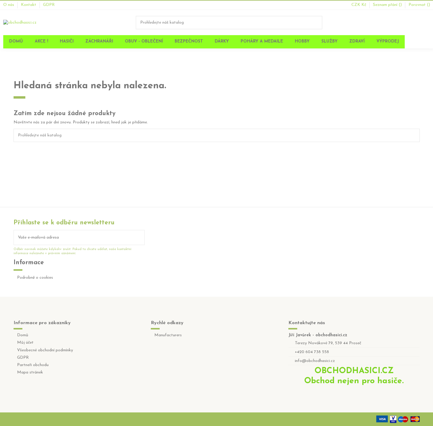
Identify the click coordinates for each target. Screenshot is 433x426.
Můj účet (25, 342)
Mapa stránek (30, 372)
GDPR (49, 5)
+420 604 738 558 (312, 352)
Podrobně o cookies (35, 277)
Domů (22, 335)
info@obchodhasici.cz (315, 361)
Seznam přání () (388, 5)
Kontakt (29, 5)
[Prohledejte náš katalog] (318, 22)
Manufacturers (168, 335)
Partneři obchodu (33, 365)
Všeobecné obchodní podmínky (45, 350)
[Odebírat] (140, 237)
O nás (9, 5)
